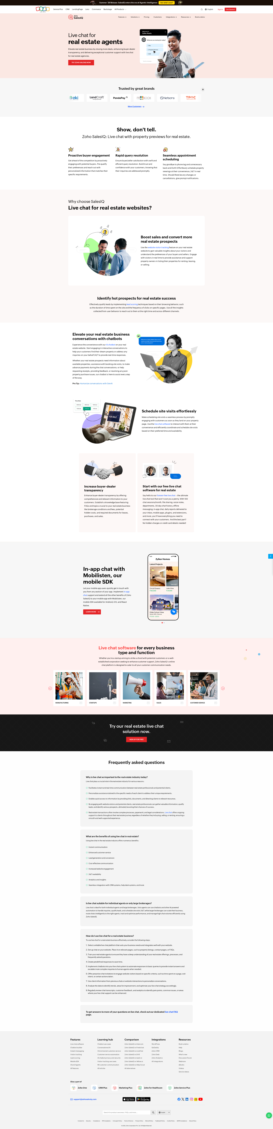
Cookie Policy (171, 1121)
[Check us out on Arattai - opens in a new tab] (195, 1099)
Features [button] (121, 17)
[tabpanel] (163, 586)
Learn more (91, 612)
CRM (67, 9)
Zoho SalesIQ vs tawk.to (133, 1058)
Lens (87, 9)
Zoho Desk (155, 1054)
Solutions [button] (134, 17)
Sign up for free (136, 739)
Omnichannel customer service (109, 1051)
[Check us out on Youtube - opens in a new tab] (200, 1099)
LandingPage (77, 9)
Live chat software (77, 1044)
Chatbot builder (76, 1047)
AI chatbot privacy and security (109, 1058)
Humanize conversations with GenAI (96, 383)
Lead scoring (75, 1058)
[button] (203, 89)
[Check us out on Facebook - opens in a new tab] (179, 1099)
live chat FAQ (171, 1012)
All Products (119, 9)
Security (88, 1121)
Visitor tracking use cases (106, 1061)
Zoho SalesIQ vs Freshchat (134, 1047)
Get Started (230, 9)
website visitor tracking (158, 247)
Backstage (108, 9)
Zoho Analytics (157, 1058)
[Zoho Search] (202, 9)
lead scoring (132, 304)
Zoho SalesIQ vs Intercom (134, 1044)
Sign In (220, 9)
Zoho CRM (155, 1051)
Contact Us (81, 1121)
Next (223, 688)
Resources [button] (185, 17)
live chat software (162, 424)
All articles (101, 1068)
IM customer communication (108, 1065)
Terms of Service (128, 1121)
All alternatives (130, 1068)
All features (74, 1068)
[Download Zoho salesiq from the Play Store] (143, 1099)
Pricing (146, 17)
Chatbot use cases (104, 1044)
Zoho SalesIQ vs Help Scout (135, 1065)
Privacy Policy (139, 1121)
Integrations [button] (170, 17)
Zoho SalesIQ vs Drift (132, 1054)
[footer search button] (153, 1112)
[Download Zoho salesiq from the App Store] (129, 1099)
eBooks (181, 1065)
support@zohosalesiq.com (85, 1099)
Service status (184, 1072)
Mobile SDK (74, 1061)
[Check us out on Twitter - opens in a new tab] (183, 1099)
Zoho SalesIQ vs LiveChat (134, 1051)
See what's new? (166, 3)
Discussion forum (185, 1058)
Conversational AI (103, 1047)
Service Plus (58, 9)
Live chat (168, 813)
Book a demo (200, 17)
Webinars (182, 1061)
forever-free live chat (166, 495)
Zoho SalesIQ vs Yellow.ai (134, 1061)
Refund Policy (149, 1121)
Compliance (96, 1121)
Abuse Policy (192, 1121)
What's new (183, 1054)
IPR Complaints (106, 1121)
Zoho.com (43, 9)
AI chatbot (110, 345)
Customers (158, 17)
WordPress (156, 1044)
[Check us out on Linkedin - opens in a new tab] (187, 1099)
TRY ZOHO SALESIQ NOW (81, 62)
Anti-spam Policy (117, 1121)
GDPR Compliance (182, 1121)
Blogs (181, 1051)
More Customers (134, 106)
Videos (181, 1068)
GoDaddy (155, 1047)
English (210, 9)
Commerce (96, 9)
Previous (50, 688)
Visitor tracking (76, 1054)
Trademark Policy (160, 1121)
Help (180, 1047)
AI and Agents (75, 1065)
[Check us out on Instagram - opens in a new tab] (191, 1099)
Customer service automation (108, 1054)
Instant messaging (77, 1051)
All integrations (157, 1061)
